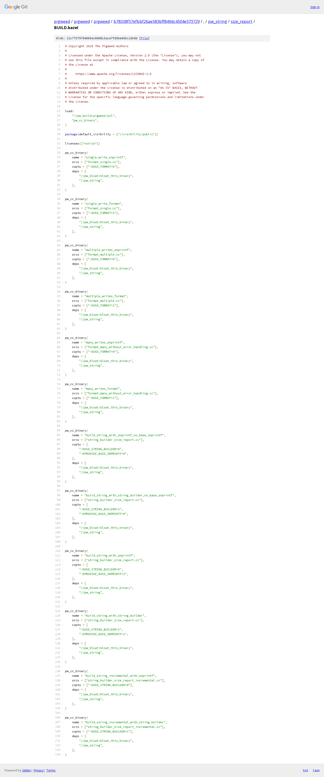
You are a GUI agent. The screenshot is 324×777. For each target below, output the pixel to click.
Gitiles (26, 770)
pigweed (62, 21)
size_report (241, 21)
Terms (51, 770)
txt (305, 770)
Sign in (315, 7)
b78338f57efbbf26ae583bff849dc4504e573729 (157, 21)
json (316, 770)
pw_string (217, 21)
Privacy (39, 770)
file (144, 38)
